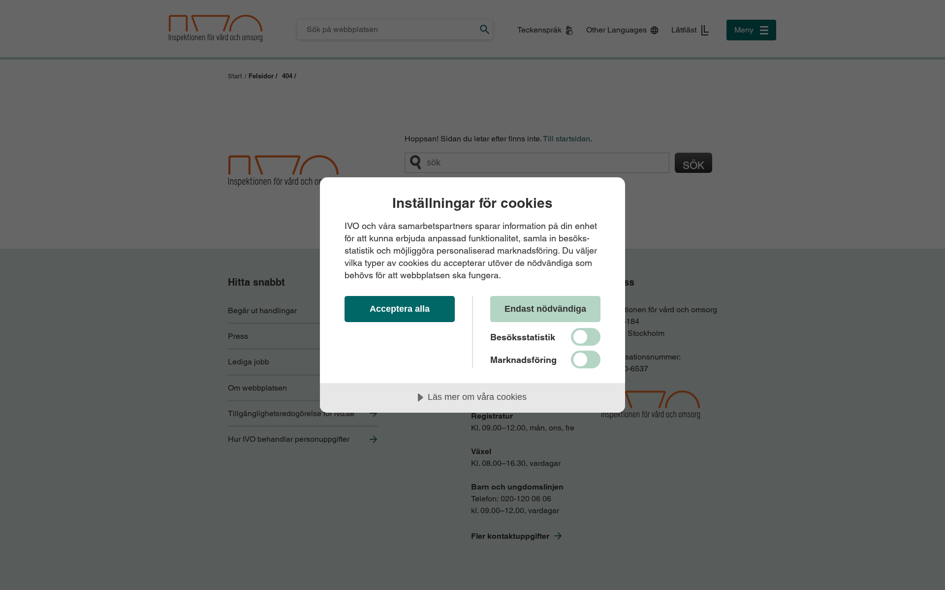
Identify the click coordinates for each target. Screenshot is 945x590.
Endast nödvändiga (545, 309)
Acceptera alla (400, 309)
